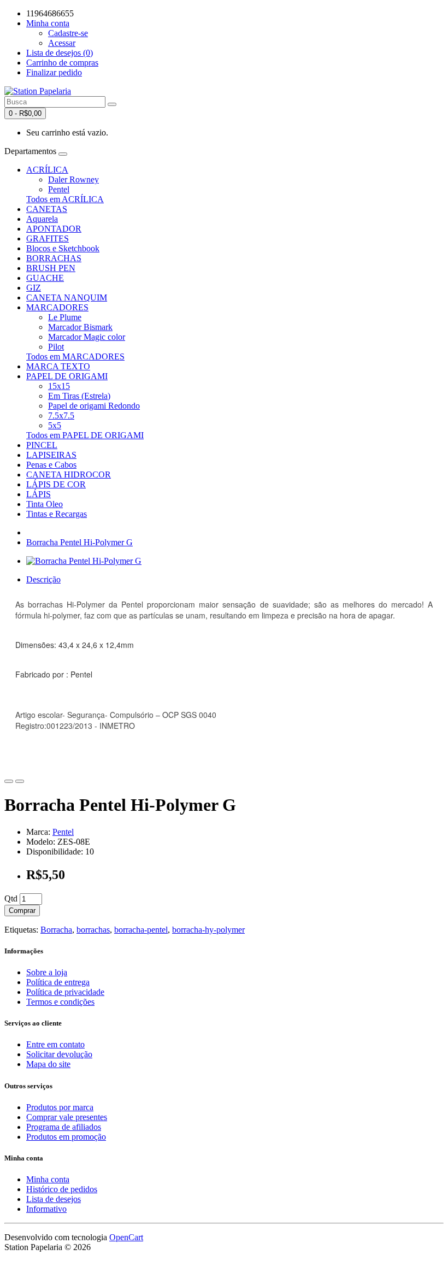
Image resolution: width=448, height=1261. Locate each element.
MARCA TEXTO (58, 366)
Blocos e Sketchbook (62, 248)
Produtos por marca (59, 1107)
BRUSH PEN (50, 268)
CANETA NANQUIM (66, 297)
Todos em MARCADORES (75, 356)
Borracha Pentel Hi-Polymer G (79, 542)
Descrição (43, 579)
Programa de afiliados (63, 1127)
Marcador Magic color (86, 336)
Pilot (56, 346)
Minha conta (47, 1179)
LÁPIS (38, 494)
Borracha (56, 929)
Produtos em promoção (66, 1136)
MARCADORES (57, 307)
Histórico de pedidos (61, 1189)
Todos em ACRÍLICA (65, 199)
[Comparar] (19, 781)
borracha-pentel (141, 929)
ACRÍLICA (47, 169)
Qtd (10, 898)
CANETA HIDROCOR (68, 474)
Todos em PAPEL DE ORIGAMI (85, 435)
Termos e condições (60, 1001)
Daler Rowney (73, 179)
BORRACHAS (53, 258)
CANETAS (46, 209)
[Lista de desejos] (8, 781)
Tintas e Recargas (56, 513)
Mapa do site (48, 1064)
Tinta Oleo (44, 504)
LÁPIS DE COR (56, 484)
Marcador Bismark (80, 327)
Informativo (46, 1208)
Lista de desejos (53, 1199)
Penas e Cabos (51, 464)
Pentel (58, 189)
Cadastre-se (68, 33)
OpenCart (126, 1237)
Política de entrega (58, 982)
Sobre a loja (46, 972)
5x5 (54, 425)
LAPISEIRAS (51, 454)
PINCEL (41, 445)
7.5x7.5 (61, 415)
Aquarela (42, 218)
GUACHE (45, 277)
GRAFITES (47, 238)
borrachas (93, 929)
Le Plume (64, 317)
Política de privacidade (65, 992)
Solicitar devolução (59, 1054)
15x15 (59, 386)
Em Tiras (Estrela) (79, 395)
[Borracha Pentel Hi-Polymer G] (84, 560)
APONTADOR (53, 228)
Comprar (22, 910)
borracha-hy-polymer (208, 929)
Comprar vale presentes (66, 1117)
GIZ (33, 287)
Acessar (61, 43)
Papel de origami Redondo (94, 405)
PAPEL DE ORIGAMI (67, 376)
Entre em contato (55, 1044)
